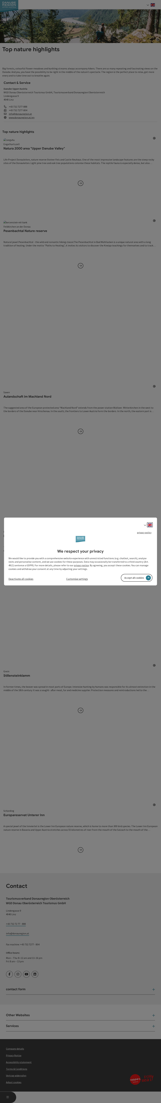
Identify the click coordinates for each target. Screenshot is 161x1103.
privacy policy (144, 532)
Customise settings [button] (77, 579)
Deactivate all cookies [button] (20, 579)
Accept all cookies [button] (134, 577)
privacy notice (81, 565)
